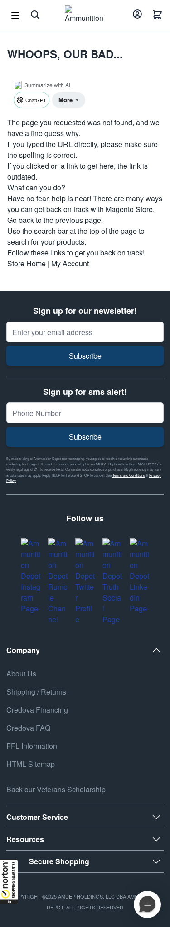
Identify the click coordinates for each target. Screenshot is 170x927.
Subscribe (85, 355)
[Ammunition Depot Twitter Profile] (85, 581)
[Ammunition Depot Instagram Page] (31, 576)
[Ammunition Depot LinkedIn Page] (140, 576)
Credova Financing (37, 710)
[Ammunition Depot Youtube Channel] (58, 581)
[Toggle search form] (35, 14)
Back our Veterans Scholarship (56, 789)
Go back (20, 220)
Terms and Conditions (128, 475)
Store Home (26, 263)
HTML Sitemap (30, 764)
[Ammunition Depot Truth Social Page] (112, 581)
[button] (9, 881)
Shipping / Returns (36, 691)
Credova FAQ (28, 728)
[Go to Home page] (84, 14)
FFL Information (31, 746)
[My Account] (136, 15)
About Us (21, 673)
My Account (70, 263)
